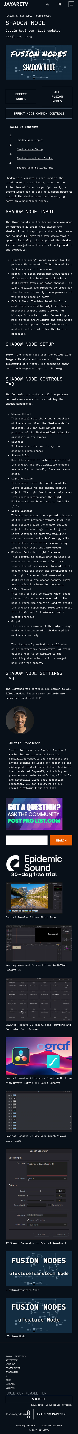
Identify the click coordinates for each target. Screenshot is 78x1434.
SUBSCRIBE (39, 1399)
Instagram (12, 1372)
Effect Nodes (24, 15)
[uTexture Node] (39, 1316)
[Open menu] (71, 4)
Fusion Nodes (43, 15)
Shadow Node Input (30, 140)
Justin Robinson (20, 30)
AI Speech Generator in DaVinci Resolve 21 (37, 1243)
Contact (10, 1387)
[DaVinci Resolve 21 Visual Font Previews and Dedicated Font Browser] (39, 1000)
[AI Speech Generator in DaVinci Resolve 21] (39, 1194)
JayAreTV (38, 771)
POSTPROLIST (13, 1368)
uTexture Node (15, 1336)
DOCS (8, 1380)
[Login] (47, 4)
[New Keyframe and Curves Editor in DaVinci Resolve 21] (39, 944)
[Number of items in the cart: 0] (59, 4)
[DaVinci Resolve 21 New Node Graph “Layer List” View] (39, 1112)
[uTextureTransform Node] (39, 1269)
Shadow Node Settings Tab (35, 167)
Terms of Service (51, 1425)
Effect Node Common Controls (39, 113)
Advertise (12, 1360)
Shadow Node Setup (30, 149)
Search (61, 840)
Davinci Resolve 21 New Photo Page (31, 917)
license (10, 1383)
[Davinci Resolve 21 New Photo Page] (34, 898)
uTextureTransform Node (22, 1290)
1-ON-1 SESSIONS (16, 1356)
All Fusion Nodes (57, 96)
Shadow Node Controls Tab (35, 158)
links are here (45, 788)
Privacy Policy (25, 1425)
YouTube (10, 1364)
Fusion (10, 15)
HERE (39, 698)
